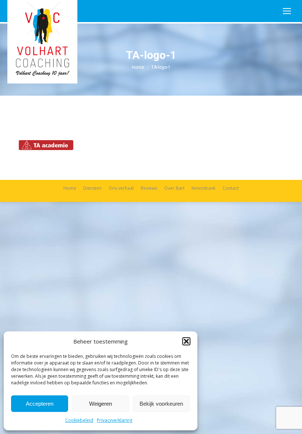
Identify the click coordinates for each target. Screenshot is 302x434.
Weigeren (100, 404)
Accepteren (39, 404)
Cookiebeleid (79, 420)
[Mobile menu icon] (287, 11)
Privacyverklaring (114, 420)
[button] (186, 341)
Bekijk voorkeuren (161, 404)
